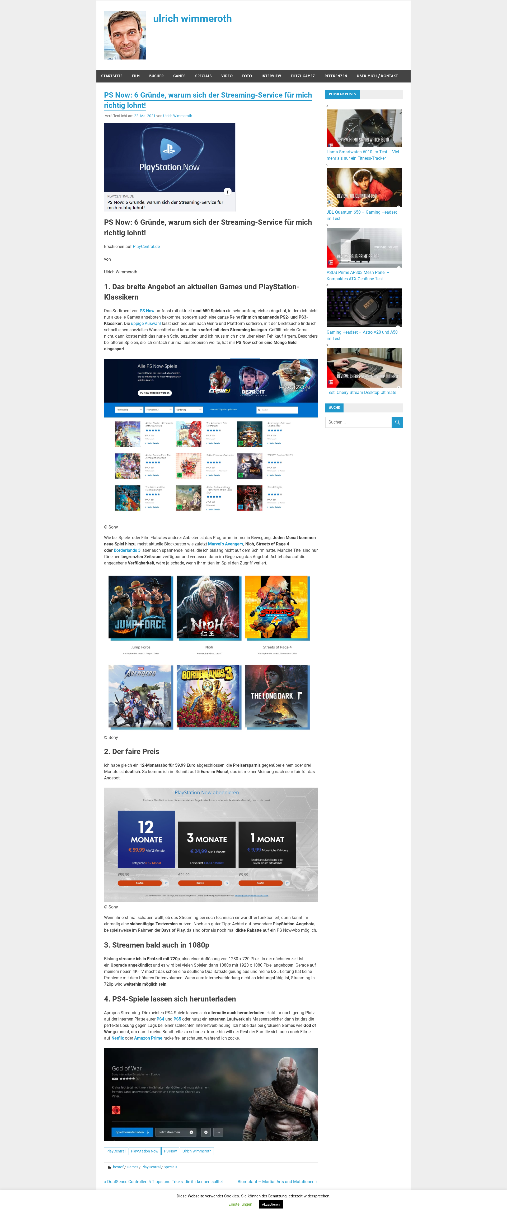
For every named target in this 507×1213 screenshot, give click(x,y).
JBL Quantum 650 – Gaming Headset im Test (362, 215)
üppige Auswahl (146, 323)
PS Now (147, 310)
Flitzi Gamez (303, 76)
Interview (271, 76)
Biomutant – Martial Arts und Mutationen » (278, 1181)
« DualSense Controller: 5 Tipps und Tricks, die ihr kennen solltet (163, 1181)
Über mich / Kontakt (377, 76)
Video (227, 76)
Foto (247, 76)
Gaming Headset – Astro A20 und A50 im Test (362, 335)
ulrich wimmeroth (192, 18)
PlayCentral (115, 1151)
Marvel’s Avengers (225, 543)
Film (136, 76)
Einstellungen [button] (240, 1204)
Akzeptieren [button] (271, 1204)
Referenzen (336, 76)
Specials (203, 76)
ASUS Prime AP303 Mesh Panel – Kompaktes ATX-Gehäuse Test (358, 275)
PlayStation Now (144, 1151)
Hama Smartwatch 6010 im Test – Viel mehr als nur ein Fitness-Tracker (363, 155)
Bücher (156, 76)
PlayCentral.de (146, 246)
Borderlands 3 (127, 550)
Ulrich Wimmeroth (177, 116)
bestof (118, 1167)
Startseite (112, 76)
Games (179, 76)
